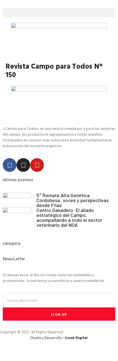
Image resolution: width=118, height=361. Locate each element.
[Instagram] (23, 165)
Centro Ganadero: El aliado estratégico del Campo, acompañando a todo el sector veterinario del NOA (69, 217)
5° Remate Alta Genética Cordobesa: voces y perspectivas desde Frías (72, 200)
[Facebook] (9, 165)
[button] (59, 12)
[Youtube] (37, 165)
